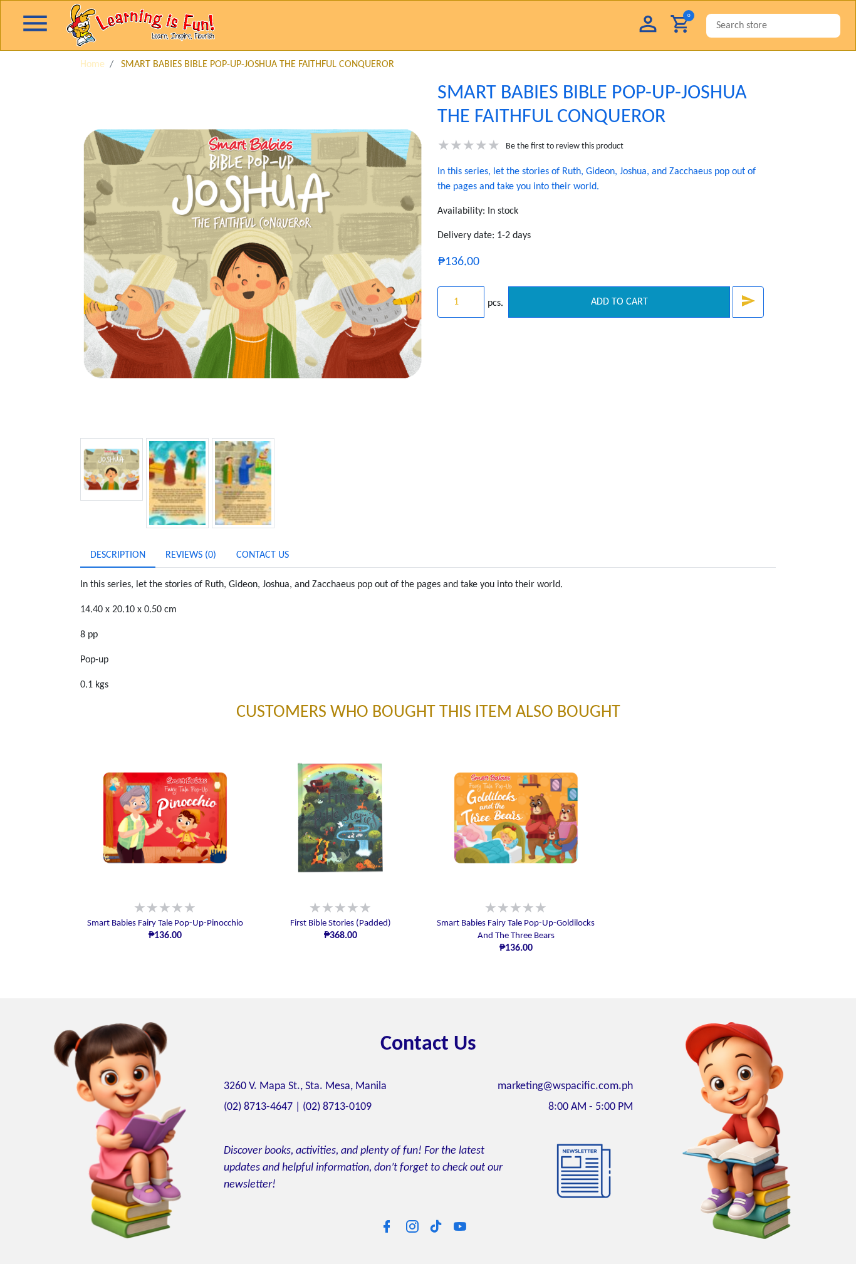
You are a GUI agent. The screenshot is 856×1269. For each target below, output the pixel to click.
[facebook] (386, 1226)
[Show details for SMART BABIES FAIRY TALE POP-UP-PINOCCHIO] (164, 817)
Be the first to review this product (565, 146)
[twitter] (436, 1226)
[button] (647, 25)
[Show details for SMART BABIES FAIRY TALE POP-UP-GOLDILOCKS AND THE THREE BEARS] (515, 817)
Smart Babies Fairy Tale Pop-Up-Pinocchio (165, 923)
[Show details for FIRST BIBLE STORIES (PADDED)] (340, 817)
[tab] (117, 555)
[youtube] (459, 1226)
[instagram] (412, 1226)
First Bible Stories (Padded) (340, 923)
